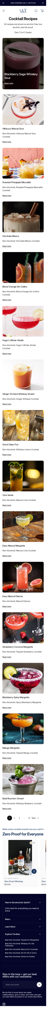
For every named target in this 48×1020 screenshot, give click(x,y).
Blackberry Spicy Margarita (15, 697)
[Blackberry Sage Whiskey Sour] (23, 63)
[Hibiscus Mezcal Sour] (23, 109)
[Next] (42, 3)
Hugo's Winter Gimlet (13, 340)
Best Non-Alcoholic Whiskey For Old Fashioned (19, 944)
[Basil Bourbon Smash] (23, 779)
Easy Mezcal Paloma (12, 596)
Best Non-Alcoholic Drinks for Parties (20, 956)
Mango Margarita (10, 748)
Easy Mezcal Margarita (13, 545)
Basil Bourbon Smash (13, 798)
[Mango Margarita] (23, 728)
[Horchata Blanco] (23, 216)
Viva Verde (7, 495)
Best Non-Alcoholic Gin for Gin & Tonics (21, 953)
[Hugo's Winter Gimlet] (23, 321)
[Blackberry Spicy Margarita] (23, 678)
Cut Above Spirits (11, 878)
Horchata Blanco (10, 236)
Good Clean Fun (10, 444)
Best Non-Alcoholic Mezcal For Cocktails (21, 949)
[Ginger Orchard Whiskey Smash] (23, 374)
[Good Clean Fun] (23, 425)
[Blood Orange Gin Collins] (23, 267)
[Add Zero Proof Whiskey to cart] (34, 871)
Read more (8, 83)
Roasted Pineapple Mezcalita (16, 182)
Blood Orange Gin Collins (14, 286)
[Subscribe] (39, 984)
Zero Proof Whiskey (13, 881)
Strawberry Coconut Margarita (17, 647)
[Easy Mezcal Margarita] (23, 526)
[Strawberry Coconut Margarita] (23, 627)
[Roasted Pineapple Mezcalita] (23, 163)
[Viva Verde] (23, 476)
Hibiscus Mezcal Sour (13, 128)
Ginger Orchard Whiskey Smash (18, 394)
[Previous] (3, 3)
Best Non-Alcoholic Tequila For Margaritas (22, 940)
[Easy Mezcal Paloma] (23, 577)
